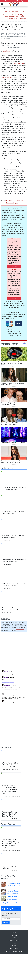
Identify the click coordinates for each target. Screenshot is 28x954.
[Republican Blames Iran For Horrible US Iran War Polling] (11, 804)
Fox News (17, 201)
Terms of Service (20, 629)
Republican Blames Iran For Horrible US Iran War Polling (9, 814)
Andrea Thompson (6, 796)
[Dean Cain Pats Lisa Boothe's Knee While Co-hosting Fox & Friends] (14, 550)
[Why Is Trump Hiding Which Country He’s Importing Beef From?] (11, 755)
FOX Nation (9, 201)
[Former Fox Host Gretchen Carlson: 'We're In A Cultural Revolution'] (14, 598)
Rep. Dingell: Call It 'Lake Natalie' (9, 867)
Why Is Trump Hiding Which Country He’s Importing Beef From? (10, 765)
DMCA (14, 946)
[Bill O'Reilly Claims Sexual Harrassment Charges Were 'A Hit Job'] (14, 574)
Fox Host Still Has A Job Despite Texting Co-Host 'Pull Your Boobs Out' (12, 27)
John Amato (5, 818)
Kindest (9, 327)
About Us (14, 935)
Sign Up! (5, 922)
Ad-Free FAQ (19, 305)
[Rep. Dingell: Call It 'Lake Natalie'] (11, 858)
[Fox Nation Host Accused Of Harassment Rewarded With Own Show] (14, 478)
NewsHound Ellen (6, 769)
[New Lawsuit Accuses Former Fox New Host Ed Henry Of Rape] (14, 526)
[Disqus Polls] (14, 650)
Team (14, 932)
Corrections (14, 948)
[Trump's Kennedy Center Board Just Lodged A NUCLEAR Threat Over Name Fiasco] (11, 778)
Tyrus (16, 203)
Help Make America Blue (11, 903)
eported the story (18, 63)
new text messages (7, 77)
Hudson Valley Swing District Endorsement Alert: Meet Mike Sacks (13, 891)
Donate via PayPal (18, 323)
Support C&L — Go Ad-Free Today (14, 1)
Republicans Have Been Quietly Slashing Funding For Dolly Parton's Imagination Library (10, 843)
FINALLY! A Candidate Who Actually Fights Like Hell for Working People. (14, 898)
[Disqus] (14, 686)
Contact (14, 938)
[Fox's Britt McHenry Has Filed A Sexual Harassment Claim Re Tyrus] (14, 502)
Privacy (14, 943)
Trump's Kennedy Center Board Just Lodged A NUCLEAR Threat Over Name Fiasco (9, 789)
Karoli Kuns (6, 51)
